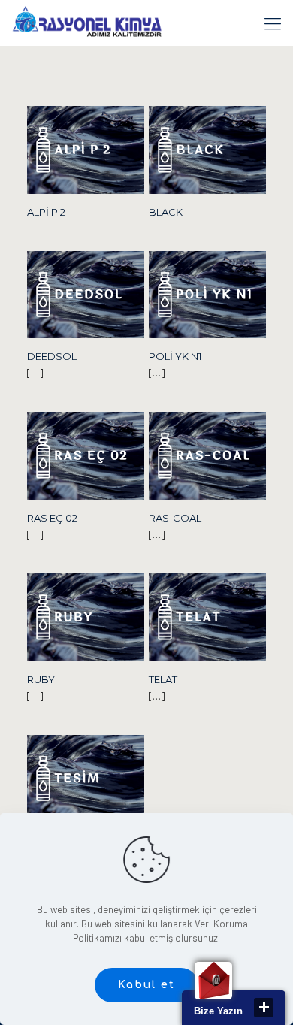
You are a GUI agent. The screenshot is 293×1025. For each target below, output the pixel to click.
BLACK (166, 212)
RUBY (41, 679)
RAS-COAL (175, 518)
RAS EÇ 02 (52, 518)
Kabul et (146, 984)
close (263, 1007)
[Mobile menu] (272, 22)
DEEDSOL (52, 356)
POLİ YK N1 (175, 356)
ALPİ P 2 (46, 212)
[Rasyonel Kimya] (86, 22)
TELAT (163, 679)
